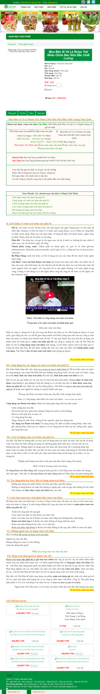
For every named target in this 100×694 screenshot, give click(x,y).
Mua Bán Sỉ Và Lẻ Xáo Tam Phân (28, 609)
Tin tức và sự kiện (68, 7)
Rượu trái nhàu (13, 559)
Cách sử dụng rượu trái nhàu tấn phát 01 (30, 203)
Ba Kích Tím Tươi (72, 609)
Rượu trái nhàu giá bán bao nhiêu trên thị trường (33, 213)
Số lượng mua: (50, 85)
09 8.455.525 (38, 139)
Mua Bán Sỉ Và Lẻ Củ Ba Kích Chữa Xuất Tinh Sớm (27, 635)
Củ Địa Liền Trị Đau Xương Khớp (72, 635)
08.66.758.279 (53, 142)
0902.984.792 (25, 2)
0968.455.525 (52, 2)
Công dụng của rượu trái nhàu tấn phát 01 (30, 200)
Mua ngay (35, 613)
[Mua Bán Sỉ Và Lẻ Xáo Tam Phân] (28, 606)
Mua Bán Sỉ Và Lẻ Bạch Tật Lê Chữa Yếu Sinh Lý (72, 662)
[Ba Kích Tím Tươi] (72, 606)
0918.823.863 (36, 2)
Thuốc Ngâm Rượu (25, 44)
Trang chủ (25, 7)
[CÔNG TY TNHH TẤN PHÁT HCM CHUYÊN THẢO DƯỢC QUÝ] (10, 6)
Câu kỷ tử (72, 650)
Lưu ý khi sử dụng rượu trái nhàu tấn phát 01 (32, 206)
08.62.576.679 (37, 142)
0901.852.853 (23, 139)
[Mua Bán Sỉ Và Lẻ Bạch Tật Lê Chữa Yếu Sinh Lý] (72, 658)
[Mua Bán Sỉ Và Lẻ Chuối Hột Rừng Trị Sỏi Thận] (28, 658)
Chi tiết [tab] (22, 113)
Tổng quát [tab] (12, 113)
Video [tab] (31, 113)
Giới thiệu (39, 7)
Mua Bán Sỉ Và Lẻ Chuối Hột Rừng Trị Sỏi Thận (28, 662)
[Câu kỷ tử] (72, 646)
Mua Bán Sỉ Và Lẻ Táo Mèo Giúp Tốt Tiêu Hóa (27, 650)
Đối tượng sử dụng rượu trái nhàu (27, 210)
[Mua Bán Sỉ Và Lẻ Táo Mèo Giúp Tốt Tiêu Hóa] (27, 646)
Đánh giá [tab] (40, 113)
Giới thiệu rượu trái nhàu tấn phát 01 (28, 197)
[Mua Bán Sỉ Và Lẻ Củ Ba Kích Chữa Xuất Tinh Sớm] (27, 631)
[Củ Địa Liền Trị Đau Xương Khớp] (72, 631)
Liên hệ (83, 7)
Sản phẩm (51, 7)
